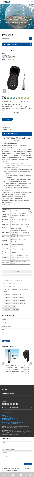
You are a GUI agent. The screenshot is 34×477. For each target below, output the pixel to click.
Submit (6, 341)
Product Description (10, 134)
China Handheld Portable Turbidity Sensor (14, 300)
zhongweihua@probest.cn (8, 56)
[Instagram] (14, 404)
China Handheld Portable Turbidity (12, 294)
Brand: (4, 129)
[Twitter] (8, 404)
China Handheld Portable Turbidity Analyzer (14, 303)
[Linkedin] (5, 404)
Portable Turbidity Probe (9, 286)
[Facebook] (3, 404)
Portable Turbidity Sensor (9, 283)
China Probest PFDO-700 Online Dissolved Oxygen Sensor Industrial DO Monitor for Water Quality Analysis (12, 369)
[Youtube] (11, 404)
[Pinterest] (17, 404)
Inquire (8, 119)
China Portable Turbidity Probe (11, 309)
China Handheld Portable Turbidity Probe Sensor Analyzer (15, 290)
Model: (4, 127)
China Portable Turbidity (9, 306)
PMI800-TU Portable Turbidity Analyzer (13, 280)
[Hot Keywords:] (30, 38)
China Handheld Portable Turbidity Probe (13, 297)
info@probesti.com (6, 55)
